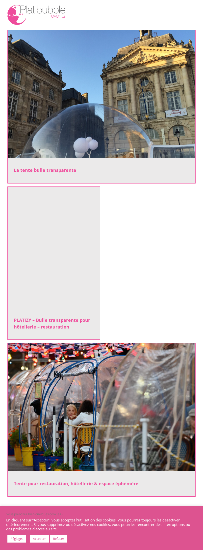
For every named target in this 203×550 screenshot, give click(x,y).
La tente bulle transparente (45, 170)
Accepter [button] (39, 538)
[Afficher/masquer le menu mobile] (194, 8)
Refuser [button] (58, 538)
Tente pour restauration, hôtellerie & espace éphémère (76, 483)
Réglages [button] (16, 538)
